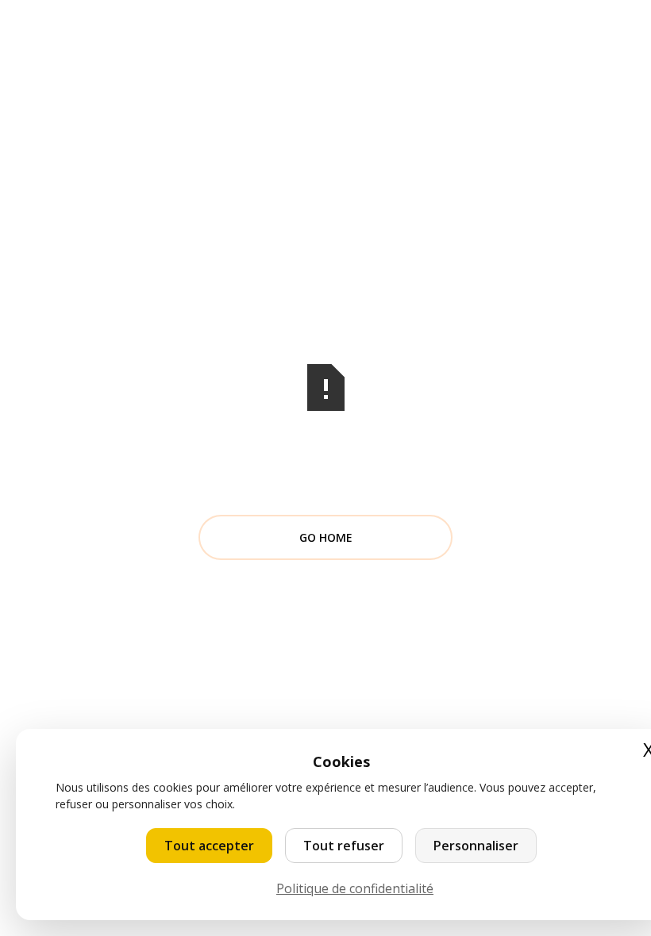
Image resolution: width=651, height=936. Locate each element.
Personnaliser (475, 845)
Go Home (325, 537)
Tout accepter (209, 845)
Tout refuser (343, 845)
